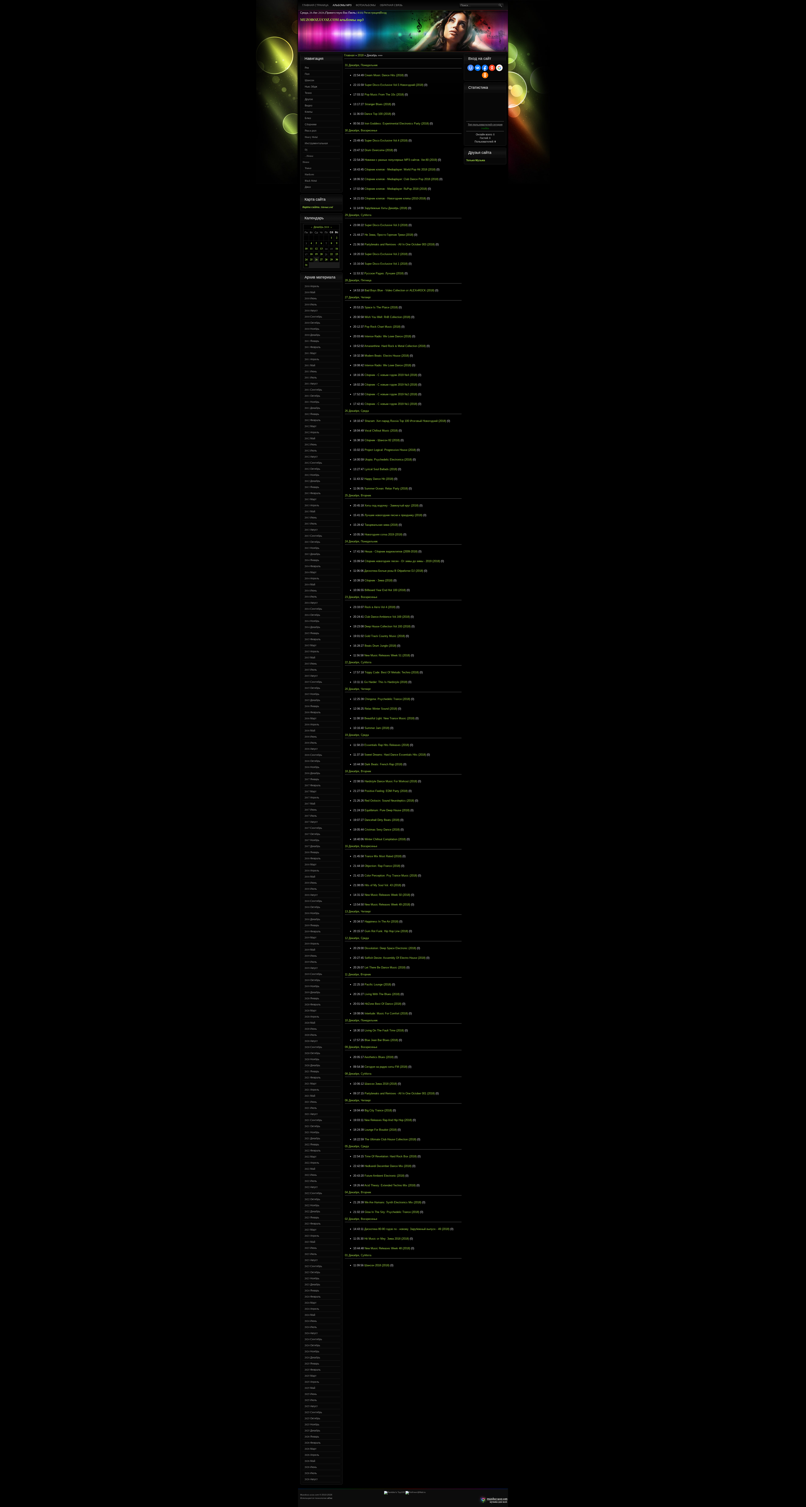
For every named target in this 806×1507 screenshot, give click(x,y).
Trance (308, 168)
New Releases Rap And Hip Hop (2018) (388, 1120)
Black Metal (311, 180)
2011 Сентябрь (313, 389)
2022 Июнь (311, 1174)
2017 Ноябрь (312, 840)
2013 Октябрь (312, 541)
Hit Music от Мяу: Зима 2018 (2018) (386, 1238)
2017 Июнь (311, 809)
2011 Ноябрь (312, 401)
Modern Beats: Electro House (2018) (387, 355)
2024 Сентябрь (313, 1339)
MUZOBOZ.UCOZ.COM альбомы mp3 (332, 19)
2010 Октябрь (312, 322)
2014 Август (311, 602)
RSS (360, 12)
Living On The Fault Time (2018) (384, 1030)
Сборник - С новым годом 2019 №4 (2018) (391, 375)
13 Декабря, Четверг (358, 911)
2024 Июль (311, 1327)
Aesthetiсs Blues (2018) (379, 1057)
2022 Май (310, 1168)
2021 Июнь (311, 1101)
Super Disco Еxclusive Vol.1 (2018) (386, 263)
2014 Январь (312, 560)
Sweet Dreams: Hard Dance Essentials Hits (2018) (395, 754)
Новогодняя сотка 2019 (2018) (383, 534)
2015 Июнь (311, 663)
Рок (307, 67)
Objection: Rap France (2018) (382, 865)
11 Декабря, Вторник (358, 974)
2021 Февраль (313, 1077)
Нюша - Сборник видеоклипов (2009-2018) (391, 551)
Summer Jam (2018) (377, 728)
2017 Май (310, 803)
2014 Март (311, 572)
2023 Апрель (312, 1235)
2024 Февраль (313, 1296)
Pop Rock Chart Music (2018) (382, 326)
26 (316, 259)
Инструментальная (316, 143)
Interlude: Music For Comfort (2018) (386, 1013)
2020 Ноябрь (312, 1059)
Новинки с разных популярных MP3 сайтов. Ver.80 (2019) (401, 159)
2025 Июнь (311, 1394)
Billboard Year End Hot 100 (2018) (385, 590)
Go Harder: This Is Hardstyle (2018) (385, 682)
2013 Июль (311, 523)
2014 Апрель (312, 578)
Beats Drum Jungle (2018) (380, 645)
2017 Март (311, 791)
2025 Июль (311, 1400)
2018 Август (311, 894)
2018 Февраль (313, 858)
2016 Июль (311, 742)
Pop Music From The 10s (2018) (384, 94)
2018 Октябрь (312, 907)
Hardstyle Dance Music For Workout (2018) (391, 781)
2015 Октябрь (312, 687)
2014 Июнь (311, 590)
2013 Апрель (312, 505)
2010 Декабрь (312, 334)
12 (316, 248)
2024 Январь (312, 1290)
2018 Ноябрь (312, 913)
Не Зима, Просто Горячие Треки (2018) (389, 234)
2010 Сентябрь (313, 316)
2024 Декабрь (312, 1357)
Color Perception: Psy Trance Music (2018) (391, 875)
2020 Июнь (311, 1028)
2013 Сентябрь (313, 535)
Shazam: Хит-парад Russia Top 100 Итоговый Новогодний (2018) (405, 421)
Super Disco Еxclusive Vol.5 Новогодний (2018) (394, 84)
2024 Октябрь (312, 1345)
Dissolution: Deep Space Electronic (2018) (390, 948)
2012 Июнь (311, 444)
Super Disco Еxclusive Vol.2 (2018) (386, 254)
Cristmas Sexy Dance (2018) (382, 829)
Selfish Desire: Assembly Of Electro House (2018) (395, 957)
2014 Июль (311, 596)
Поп (307, 74)
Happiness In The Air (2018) (381, 921)
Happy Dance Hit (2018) (378, 478)
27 (321, 259)
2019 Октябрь (312, 980)
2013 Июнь (311, 517)
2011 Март (311, 353)
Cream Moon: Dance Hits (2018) (384, 75)
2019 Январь (312, 925)
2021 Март (311, 1083)
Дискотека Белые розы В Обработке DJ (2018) (393, 570)
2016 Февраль (313, 712)
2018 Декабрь (312, 919)
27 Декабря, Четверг (358, 297)
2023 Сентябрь (313, 1266)
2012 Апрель (312, 432)
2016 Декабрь (312, 773)
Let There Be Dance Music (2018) (385, 967)
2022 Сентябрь (313, 1193)
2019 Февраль (313, 931)
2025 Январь (312, 1363)
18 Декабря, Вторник (358, 771)
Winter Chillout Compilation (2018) (385, 839)
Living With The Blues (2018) (382, 994)
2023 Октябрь (312, 1272)
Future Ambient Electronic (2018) (384, 1175)
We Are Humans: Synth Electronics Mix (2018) (393, 1202)
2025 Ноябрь (312, 1424)
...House (309, 155)
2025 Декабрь (312, 1430)
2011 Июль (311, 377)
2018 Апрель (312, 870)
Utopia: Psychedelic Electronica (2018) (388, 459)
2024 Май (310, 1314)
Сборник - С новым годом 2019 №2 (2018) (391, 394)
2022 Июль (311, 1181)
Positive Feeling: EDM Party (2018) (386, 791)
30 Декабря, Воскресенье (361, 130)
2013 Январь (312, 487)
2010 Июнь (311, 298)
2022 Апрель (312, 1162)
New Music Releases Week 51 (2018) (387, 655)
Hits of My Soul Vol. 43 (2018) (383, 885)
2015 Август (311, 675)
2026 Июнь (311, 1467)
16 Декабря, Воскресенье (361, 846)
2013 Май (310, 511)
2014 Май (310, 584)
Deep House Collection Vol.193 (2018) (388, 626)
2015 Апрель (312, 651)
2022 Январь (312, 1144)
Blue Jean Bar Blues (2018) (381, 1040)
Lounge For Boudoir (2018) (381, 1129)
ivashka (485, 128)
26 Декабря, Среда (357, 410)
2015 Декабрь (312, 700)
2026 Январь (312, 1436)
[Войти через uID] (470, 68)
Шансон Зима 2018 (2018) (381, 1083)
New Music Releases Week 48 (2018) (387, 1248)
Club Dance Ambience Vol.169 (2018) (387, 616)
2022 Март (311, 1156)
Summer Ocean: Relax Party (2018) (386, 488)
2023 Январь (312, 1217)
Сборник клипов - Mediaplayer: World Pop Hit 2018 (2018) (400, 169)
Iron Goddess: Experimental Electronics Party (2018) (397, 123)
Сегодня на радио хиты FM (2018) (386, 1066)
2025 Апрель (312, 1381)
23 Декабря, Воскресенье (361, 597)
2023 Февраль (313, 1223)
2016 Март (311, 718)
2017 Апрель (312, 797)
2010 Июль (311, 304)
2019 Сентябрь (313, 974)
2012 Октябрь (312, 468)
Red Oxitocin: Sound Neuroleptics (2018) (389, 800)
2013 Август (311, 529)
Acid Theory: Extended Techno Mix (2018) (390, 1185)
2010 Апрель (312, 286)
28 (326, 259)
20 (321, 254)
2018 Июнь (311, 882)
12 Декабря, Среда (357, 938)
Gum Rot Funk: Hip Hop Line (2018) (386, 931)
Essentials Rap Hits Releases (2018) (386, 745)
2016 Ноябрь (312, 767)
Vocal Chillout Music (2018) (381, 430)
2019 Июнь (311, 955)
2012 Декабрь (312, 481)
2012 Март (311, 426)
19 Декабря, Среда (357, 734)
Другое (309, 99)
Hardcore (309, 174)
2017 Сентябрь (313, 827)
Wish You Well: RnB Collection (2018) (387, 317)
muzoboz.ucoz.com (493, 1500)
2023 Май (310, 1241)
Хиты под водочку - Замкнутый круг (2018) (392, 505)
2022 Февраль (313, 1150)
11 (311, 248)
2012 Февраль (313, 420)
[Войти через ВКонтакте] (478, 68)
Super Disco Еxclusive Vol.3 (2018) (386, 225)
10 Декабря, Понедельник (361, 1020)
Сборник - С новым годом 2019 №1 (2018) (391, 404)
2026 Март (311, 1448)
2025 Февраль (313, 1369)
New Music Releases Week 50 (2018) (387, 894)
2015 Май (310, 657)
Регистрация (371, 12)
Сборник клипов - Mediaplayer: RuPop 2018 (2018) (396, 188)
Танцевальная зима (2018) (381, 524)
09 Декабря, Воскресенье (361, 1047)
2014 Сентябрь (313, 608)
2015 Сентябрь (313, 681)
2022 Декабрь (312, 1211)
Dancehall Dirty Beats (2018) (382, 820)
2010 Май (310, 292)
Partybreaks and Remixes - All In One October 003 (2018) (400, 244)
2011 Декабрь (312, 407)
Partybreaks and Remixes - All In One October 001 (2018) (400, 1093)
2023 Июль (311, 1254)
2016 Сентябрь (313, 754)
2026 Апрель (312, 1454)
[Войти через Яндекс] (492, 68)
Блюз (308, 118)
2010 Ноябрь (312, 328)
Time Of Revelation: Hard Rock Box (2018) (391, 1156)
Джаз (308, 186)
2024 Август (311, 1333)
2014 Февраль (313, 566)
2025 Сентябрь (313, 1412)
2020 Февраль (313, 1004)
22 (331, 254)
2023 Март (311, 1229)
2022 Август (311, 1187)
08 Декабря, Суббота (358, 1073)
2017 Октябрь (312, 834)
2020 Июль (311, 1034)
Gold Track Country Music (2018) (385, 636)
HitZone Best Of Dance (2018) (383, 1003)
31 (306, 265)
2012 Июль (311, 450)
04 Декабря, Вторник (358, 1192)
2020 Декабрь (312, 1065)
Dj (306, 149)
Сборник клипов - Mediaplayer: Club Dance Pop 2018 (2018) (401, 179)
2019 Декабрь (312, 992)
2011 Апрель (312, 359)
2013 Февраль (313, 493)
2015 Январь (312, 633)
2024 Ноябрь (312, 1351)
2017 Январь (312, 779)
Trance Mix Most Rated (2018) (383, 856)
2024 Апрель (312, 1308)
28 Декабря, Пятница (358, 280)
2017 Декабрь (312, 846)
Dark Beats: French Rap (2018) (383, 764)
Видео (308, 105)
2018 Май (310, 876)
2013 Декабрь (312, 554)
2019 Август (311, 967)
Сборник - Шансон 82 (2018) (382, 440)
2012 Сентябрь (313, 462)
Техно (308, 92)
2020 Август (311, 1041)
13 (321, 248)
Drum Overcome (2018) (379, 150)
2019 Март (311, 937)
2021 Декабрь (312, 1138)
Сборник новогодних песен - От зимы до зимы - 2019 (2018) (402, 561)
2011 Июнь (311, 371)
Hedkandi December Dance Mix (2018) (388, 1166)
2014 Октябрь (312, 614)
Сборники (311, 124)
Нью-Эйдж (311, 86)
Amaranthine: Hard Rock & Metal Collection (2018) (395, 346)
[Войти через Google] (499, 67)
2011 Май (310, 365)
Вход (383, 12)
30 (336, 259)
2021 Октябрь (312, 1126)
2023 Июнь (311, 1247)
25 (311, 259)
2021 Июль (311, 1107)
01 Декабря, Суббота (358, 1255)
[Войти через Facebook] (485, 68)
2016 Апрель (312, 724)
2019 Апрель (312, 943)
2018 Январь (312, 852)
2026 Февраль (313, 1442)
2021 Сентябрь (313, 1120)
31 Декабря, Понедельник (361, 65)
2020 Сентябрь (313, 1047)
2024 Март (311, 1302)
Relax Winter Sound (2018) (381, 708)
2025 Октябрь (312, 1418)
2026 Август (311, 1479)
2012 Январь (312, 414)
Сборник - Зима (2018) (379, 580)
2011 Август (311, 383)
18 (311, 254)
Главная (349, 55)
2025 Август (311, 1406)
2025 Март (311, 1375)
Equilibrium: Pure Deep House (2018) (387, 810)
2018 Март (311, 864)
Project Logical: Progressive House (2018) (390, 449)
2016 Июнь (311, 736)
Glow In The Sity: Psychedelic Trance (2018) (392, 1212)
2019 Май (310, 949)
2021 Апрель (312, 1089)
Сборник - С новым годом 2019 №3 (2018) (391, 384)
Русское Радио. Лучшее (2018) (384, 273)
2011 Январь (312, 341)
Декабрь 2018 (321, 227)
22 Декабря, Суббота (358, 662)
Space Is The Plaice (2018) (381, 307)
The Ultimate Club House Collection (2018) (390, 1139)
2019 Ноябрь (312, 986)
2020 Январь (312, 998)
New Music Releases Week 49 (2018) (387, 904)
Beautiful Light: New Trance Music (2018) (389, 718)
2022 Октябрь (312, 1199)
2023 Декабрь (312, 1284)
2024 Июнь (311, 1321)
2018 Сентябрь (313, 901)
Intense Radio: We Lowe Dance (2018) (388, 336)
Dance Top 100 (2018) (377, 113)
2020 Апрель (312, 1016)
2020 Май (310, 1022)
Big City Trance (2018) (378, 1110)
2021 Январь (312, 1071)
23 (336, 254)
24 (306, 259)
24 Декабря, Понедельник (361, 541)
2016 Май (310, 730)
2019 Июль (311, 961)
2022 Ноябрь (312, 1205)
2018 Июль (311, 888)
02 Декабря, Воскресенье (361, 1219)
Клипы (309, 111)
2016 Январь (312, 706)
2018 (361, 55)
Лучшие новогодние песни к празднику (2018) (393, 515)
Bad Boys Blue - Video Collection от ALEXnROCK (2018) (399, 290)
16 (336, 248)
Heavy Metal (311, 137)
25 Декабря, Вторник (358, 495)
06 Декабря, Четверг (358, 1100)
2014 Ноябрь (312, 621)
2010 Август (311, 310)
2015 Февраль (313, 639)
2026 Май (310, 1461)
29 (331, 259)
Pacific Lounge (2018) (378, 984)
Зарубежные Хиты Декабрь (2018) (385, 208)
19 (316, 254)
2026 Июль (311, 1473)
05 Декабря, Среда (357, 1146)
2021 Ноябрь (312, 1132)
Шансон (309, 80)
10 (306, 248)
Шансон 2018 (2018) (376, 1265)
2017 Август (311, 821)
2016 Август (311, 748)
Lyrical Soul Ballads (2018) (381, 469)
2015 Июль (311, 669)
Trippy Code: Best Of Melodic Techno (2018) (392, 672)
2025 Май (310, 1387)
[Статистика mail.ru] (416, 1492)
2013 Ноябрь (312, 547)
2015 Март (311, 645)
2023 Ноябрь (312, 1278)
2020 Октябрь (312, 1053)
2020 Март (311, 1010)
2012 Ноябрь (312, 474)
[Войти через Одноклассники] (485, 75)
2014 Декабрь (312, 627)
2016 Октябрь (312, 761)
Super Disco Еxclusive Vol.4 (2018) (386, 140)
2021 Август (311, 1114)
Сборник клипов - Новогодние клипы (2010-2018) (395, 198)
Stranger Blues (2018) (378, 104)
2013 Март (311, 499)
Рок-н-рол (310, 130)
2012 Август (311, 456)
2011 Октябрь (312, 395)
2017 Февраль (313, 785)
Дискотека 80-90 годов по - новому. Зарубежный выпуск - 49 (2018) (406, 1229)
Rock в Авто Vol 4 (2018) (380, 607)
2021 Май (310, 1095)
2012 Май (310, 438)
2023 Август (311, 1260)
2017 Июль (311, 815)
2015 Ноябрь (312, 694)
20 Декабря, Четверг (358, 689)
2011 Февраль (313, 347)
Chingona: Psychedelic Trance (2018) (387, 699)
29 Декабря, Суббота (358, 215)
